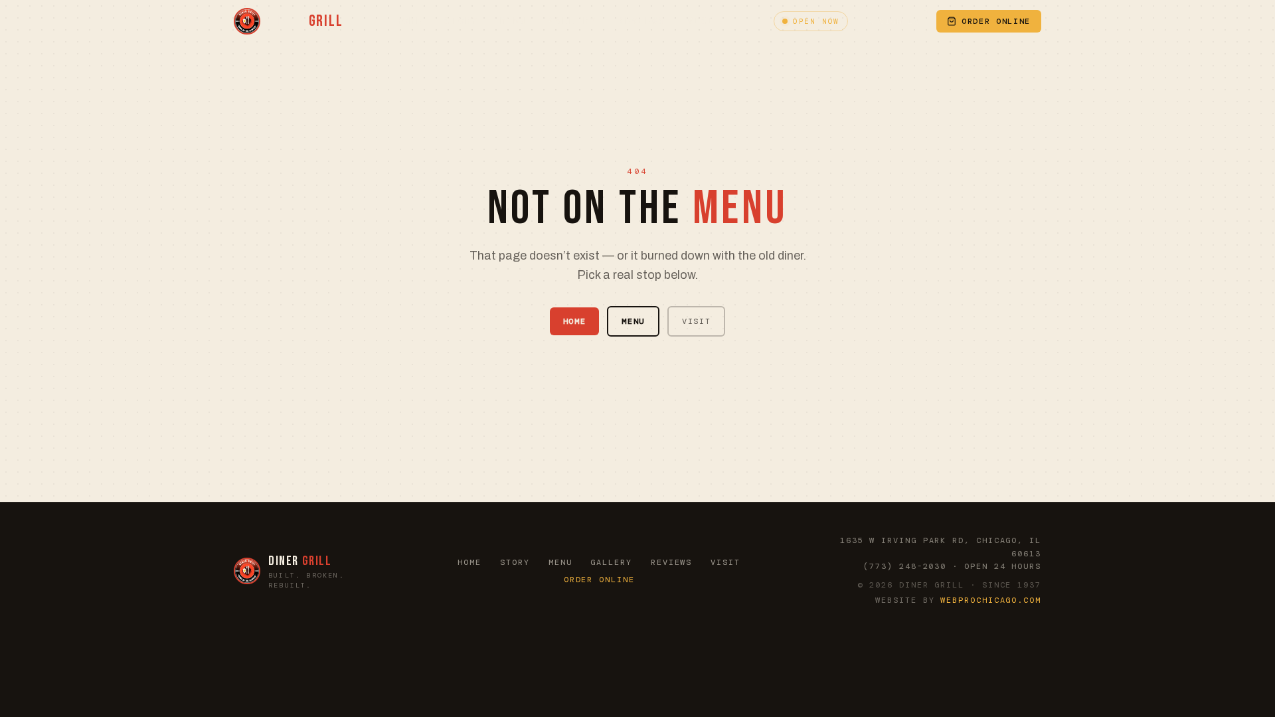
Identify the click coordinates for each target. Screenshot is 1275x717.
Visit (704, 21)
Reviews (641, 21)
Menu (513, 21)
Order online (996, 21)
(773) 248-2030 (904, 566)
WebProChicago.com (990, 600)
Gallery (572, 21)
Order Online (599, 579)
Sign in (899, 21)
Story (461, 21)
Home (409, 21)
